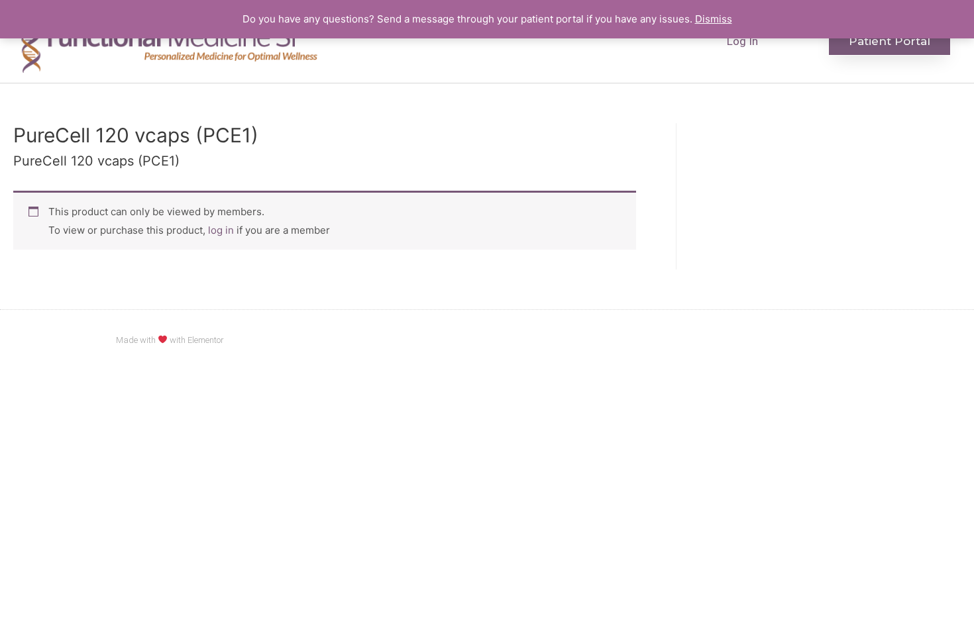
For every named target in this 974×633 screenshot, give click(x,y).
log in (221, 230)
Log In (742, 41)
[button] (889, 41)
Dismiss (713, 19)
